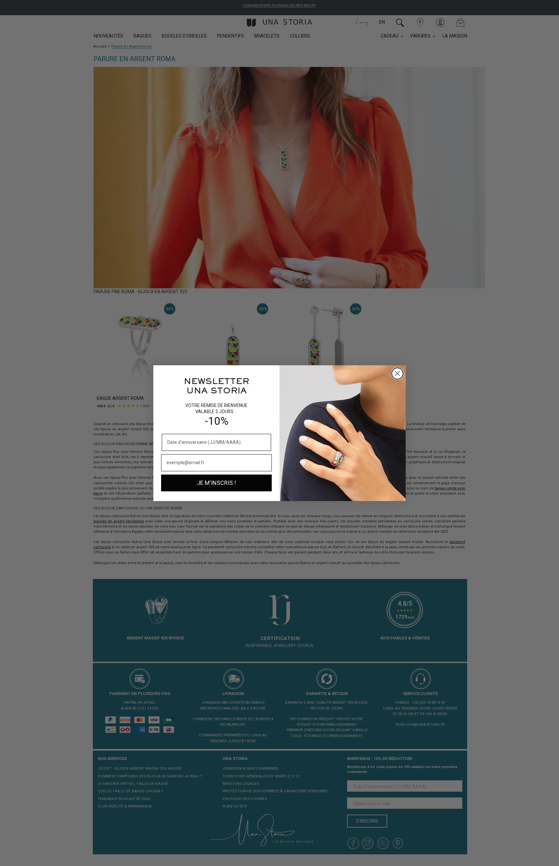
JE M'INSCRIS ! (216, 482)
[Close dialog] (397, 373)
